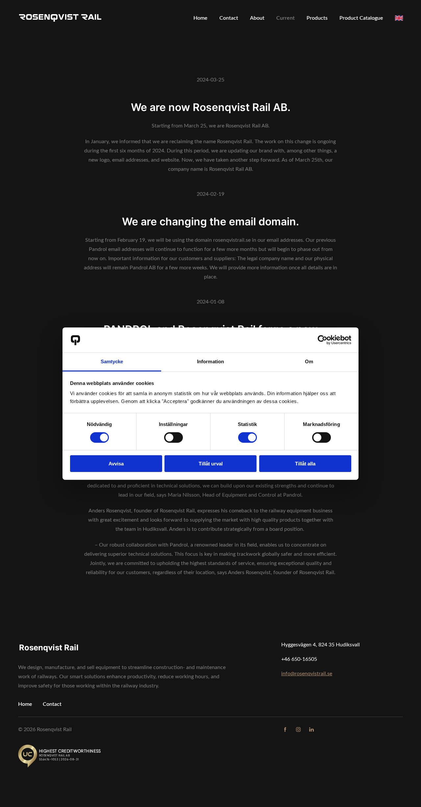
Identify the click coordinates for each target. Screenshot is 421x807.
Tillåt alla (305, 463)
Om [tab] (309, 361)
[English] (399, 18)
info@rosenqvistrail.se (306, 673)
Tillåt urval (211, 463)
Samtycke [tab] (112, 361)
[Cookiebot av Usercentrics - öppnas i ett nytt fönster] (322, 340)
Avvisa (116, 463)
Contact (52, 704)
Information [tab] (210, 361)
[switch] (173, 437)
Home (25, 704)
